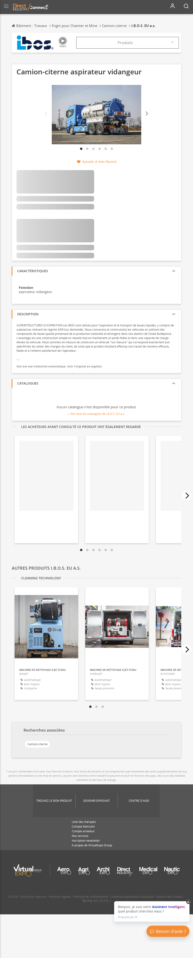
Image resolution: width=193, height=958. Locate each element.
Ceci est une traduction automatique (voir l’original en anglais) (59, 366)
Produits (125, 42)
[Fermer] (189, 901)
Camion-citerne (37, 744)
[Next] (146, 113)
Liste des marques (84, 822)
